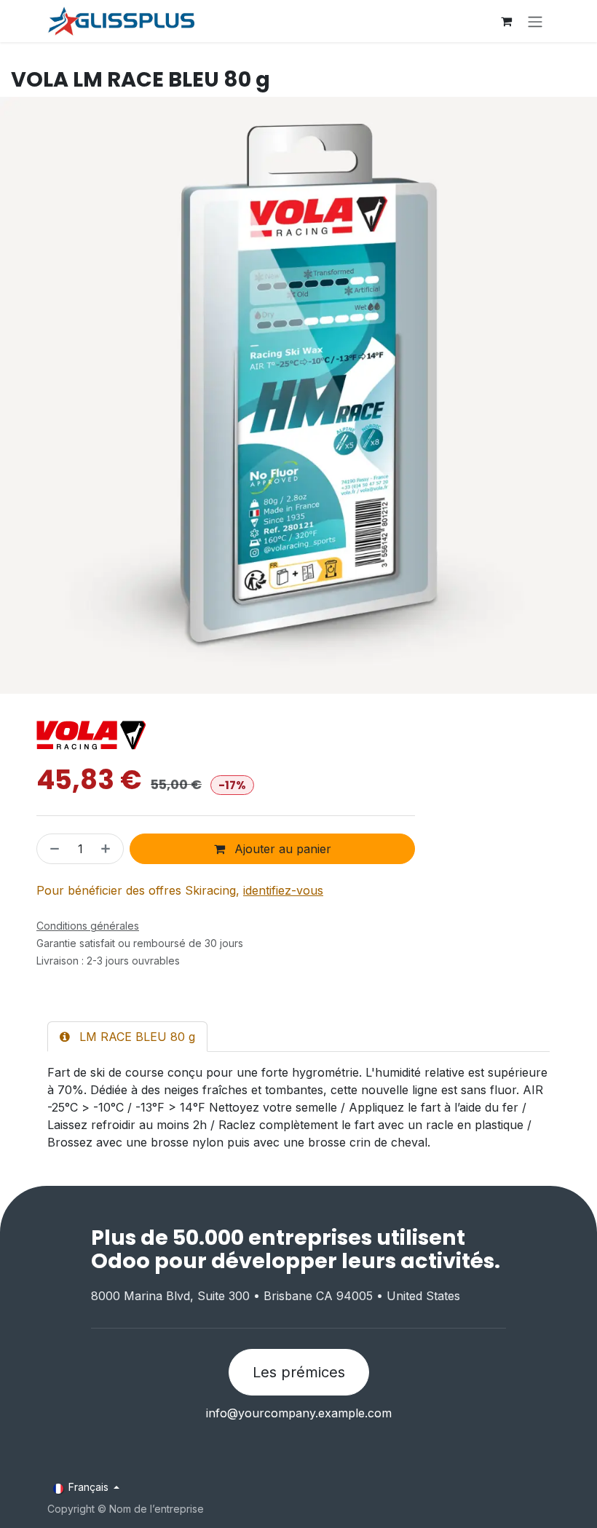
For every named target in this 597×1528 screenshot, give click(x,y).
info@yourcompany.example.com (299, 1413)
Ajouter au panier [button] (281, 849)
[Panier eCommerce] (506, 21)
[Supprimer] (51, 848)
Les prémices (299, 1372)
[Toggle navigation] (535, 21)
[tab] (127, 1036)
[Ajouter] (108, 848)
